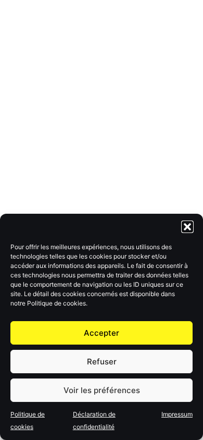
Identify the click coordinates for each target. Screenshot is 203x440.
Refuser (102, 361)
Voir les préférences (102, 390)
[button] (187, 227)
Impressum (177, 414)
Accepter (101, 333)
